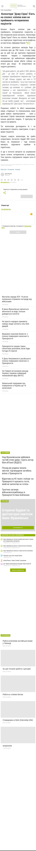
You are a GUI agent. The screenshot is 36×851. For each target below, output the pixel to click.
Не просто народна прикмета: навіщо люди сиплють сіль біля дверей (15, 323)
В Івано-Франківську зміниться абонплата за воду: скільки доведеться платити (15, 311)
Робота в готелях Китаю (13, 694)
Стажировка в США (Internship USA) (18, 720)
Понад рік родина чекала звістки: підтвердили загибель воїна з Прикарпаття (16, 471)
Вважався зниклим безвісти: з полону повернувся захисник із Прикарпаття (15, 336)
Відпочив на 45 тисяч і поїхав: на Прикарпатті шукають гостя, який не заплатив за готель (17, 481)
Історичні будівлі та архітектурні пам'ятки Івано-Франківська (17, 514)
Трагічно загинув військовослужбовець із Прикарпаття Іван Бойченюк (15, 492)
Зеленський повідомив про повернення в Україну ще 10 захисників (14, 385)
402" (28, 43)
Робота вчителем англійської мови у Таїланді (17, 642)
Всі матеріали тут (18, 527)
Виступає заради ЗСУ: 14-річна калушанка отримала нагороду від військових (17, 299)
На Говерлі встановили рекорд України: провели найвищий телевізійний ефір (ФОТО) (15, 373)
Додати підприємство (18, 570)
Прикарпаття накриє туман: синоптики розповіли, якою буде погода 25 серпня (16, 348)
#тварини (17, 169)
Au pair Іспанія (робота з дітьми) (17, 669)
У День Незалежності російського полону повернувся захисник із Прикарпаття (16, 360)
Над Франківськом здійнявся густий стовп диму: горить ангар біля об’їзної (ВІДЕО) (17, 460)
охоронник (7, 746)
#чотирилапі (11, 169)
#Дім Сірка (4, 169)
